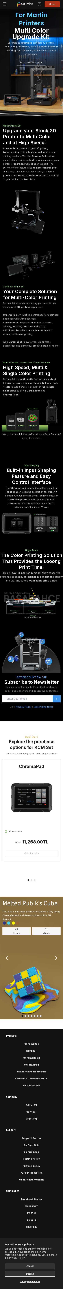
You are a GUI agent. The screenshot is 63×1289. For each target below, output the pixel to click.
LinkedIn (31, 1226)
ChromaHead (31, 1057)
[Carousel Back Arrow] (7, 958)
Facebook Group (31, 1199)
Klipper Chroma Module (31, 1071)
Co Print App (31, 1151)
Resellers (31, 1118)
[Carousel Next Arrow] (56, 958)
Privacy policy (31, 1165)
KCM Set (31, 1051)
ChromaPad (31, 1064)
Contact (31, 1111)
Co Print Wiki (31, 1145)
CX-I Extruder (31, 1085)
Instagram (31, 1206)
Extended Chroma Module (31, 1078)
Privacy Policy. (17, 1257)
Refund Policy (31, 1158)
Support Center (31, 1138)
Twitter (31, 1212)
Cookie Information (31, 1179)
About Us (31, 1104)
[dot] (28, 880)
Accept (30, 1266)
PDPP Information (31, 1172)
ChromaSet (31, 1043)
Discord (31, 1219)
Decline (30, 1273)
